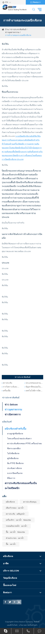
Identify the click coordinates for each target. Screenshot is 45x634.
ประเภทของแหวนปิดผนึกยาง (34, 383)
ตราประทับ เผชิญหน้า (15, 514)
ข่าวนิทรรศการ (13, 414)
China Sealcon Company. (24, 622)
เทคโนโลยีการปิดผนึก (34, 391)
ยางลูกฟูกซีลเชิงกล (15, 434)
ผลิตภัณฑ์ (7, 421)
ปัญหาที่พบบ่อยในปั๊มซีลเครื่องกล (34, 387)
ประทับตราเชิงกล (14, 468)
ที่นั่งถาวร (11, 478)
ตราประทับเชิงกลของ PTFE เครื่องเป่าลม (24, 443)
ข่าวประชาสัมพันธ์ (18, 29)
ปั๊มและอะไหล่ (9, 585)
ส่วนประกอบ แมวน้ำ (15, 538)
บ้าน (7, 29)
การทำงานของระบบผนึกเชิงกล (18, 35)
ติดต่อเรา (35, 2)
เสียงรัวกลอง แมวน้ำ (15, 508)
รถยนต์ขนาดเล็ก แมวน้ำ (16, 526)
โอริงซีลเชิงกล (13, 453)
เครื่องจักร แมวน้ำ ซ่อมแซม (18, 520)
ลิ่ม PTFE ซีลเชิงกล (15, 463)
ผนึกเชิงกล (10, 502)
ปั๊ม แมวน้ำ (11, 544)
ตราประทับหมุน (29, 502)
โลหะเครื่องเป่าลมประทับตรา (19, 439)
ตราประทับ (7, 383)
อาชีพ (6, 563)
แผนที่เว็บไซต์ (12, 625)
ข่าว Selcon (11, 404)
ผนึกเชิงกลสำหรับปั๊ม (15, 428)
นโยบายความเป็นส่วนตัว (28, 625)
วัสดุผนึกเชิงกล (10, 578)
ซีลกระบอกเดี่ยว (14, 448)
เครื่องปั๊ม (7, 391)
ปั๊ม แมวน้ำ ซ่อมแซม (15, 532)
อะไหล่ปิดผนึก (12, 488)
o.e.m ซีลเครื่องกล (14, 473)
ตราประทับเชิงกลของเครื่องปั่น (21, 483)
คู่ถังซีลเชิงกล (12, 458)
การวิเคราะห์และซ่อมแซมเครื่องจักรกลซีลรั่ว (11, 387)
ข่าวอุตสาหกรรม (12, 32)
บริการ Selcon (11, 571)
